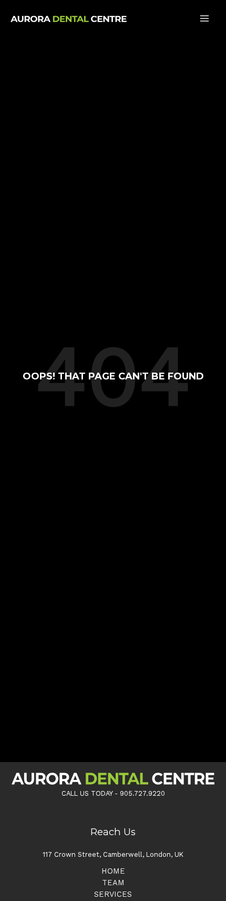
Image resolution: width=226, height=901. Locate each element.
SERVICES (113, 894)
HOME (113, 871)
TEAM (113, 882)
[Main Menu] (204, 18)
